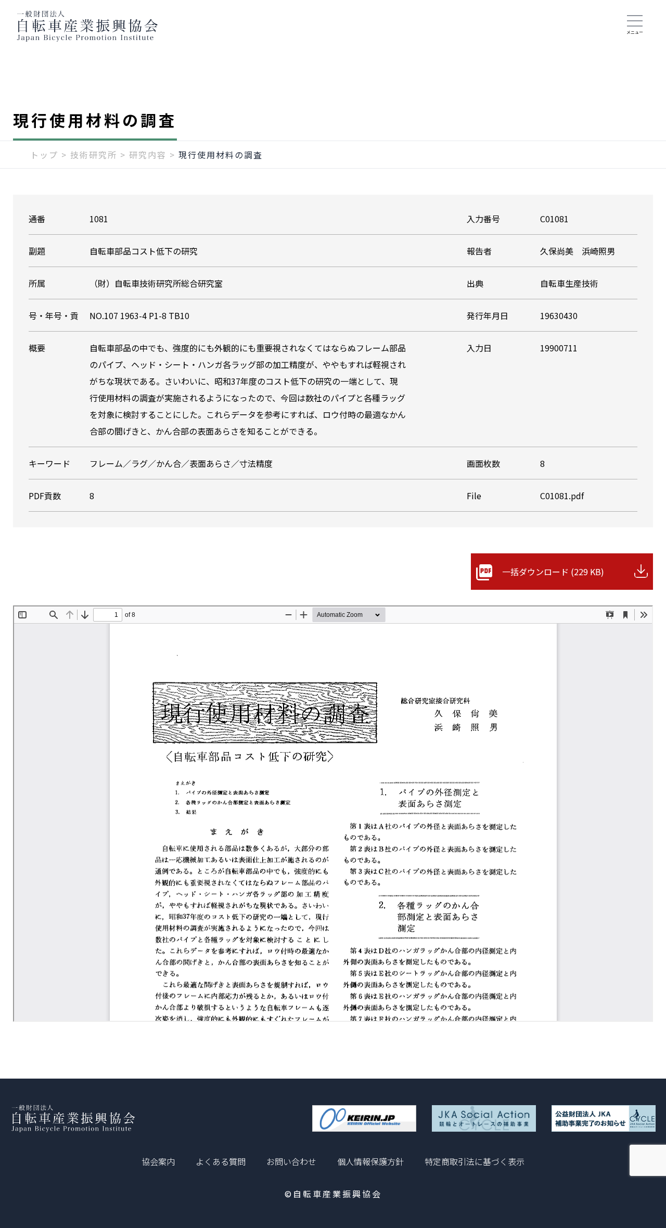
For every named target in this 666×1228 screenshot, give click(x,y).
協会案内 (158, 1161)
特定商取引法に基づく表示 (474, 1161)
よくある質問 (221, 1161)
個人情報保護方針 (370, 1161)
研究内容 (147, 154)
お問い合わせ (291, 1161)
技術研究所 (93, 154)
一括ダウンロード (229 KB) (553, 571)
